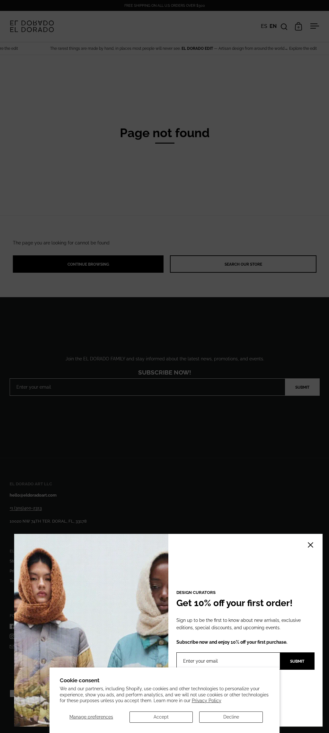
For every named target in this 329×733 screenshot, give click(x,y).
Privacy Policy (206, 700)
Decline (231, 717)
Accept (161, 717)
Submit (297, 661)
